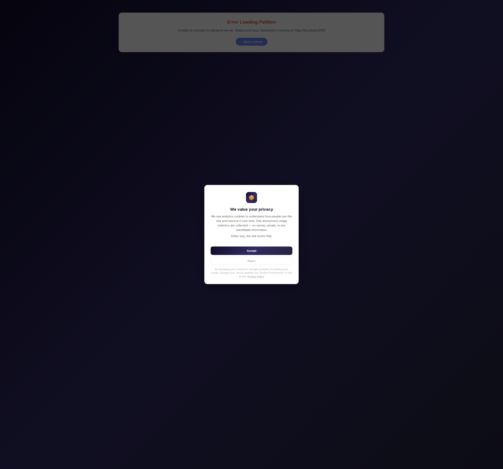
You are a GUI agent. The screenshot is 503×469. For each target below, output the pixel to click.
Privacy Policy (256, 276)
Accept (251, 250)
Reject (251, 260)
